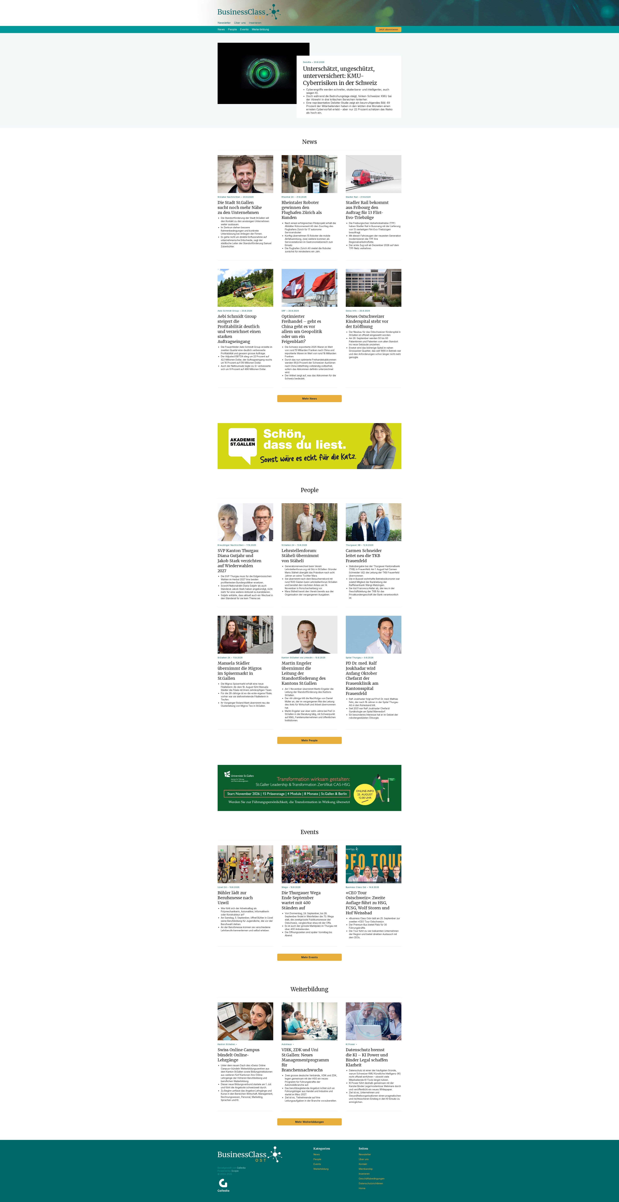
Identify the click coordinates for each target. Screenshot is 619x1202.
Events (244, 29)
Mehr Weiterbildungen (309, 1121)
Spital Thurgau (354, 657)
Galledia (241, 1167)
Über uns (240, 22)
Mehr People (309, 740)
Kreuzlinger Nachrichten (231, 545)
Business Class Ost (356, 887)
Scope (235, 1170)
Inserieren (255, 22)
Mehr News (309, 398)
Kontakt (363, 1164)
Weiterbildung (260, 29)
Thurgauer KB (353, 545)
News (221, 29)
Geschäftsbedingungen (371, 1178)
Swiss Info (351, 310)
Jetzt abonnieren (388, 29)
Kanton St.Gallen (226, 1044)
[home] (309, 10)
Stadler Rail (352, 197)
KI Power (350, 1044)
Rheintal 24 (288, 197)
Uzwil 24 (222, 887)
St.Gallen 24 (288, 545)
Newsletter (224, 22)
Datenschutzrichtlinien (371, 1183)
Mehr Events (309, 957)
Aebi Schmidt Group (228, 310)
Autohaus (287, 1044)
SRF (283, 310)
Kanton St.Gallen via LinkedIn (297, 657)
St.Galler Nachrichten (229, 197)
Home (362, 1188)
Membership (366, 1168)
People (232, 29)
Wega (285, 887)
